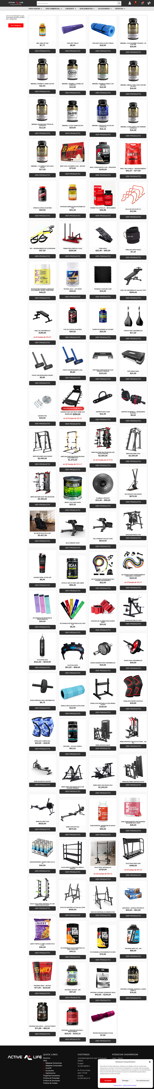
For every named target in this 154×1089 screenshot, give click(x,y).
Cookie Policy (118, 1085)
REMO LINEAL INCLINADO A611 (103, 785)
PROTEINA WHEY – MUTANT (42, 985)
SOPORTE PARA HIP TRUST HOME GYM (73, 412)
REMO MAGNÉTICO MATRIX (42, 781)
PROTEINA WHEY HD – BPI (133, 948)
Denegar (125, 1080)
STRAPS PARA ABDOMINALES (133, 330)
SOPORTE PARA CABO (103, 411)
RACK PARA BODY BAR (133, 863)
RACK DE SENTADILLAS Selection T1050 (72, 907)
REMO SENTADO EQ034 (103, 745)
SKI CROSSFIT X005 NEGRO (133, 494)
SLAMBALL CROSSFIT (103, 498)
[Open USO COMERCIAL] (61, 9)
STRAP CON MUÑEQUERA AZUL (73, 370)
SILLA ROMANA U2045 (73, 543)
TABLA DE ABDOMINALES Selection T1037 (133, 290)
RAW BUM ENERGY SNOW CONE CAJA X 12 (42, 862)
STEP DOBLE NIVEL (133, 371)
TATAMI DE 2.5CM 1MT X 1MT (103, 289)
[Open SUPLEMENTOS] (94, 9)
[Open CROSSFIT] (75, 9)
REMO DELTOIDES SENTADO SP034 (133, 781)
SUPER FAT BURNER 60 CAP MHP (103, 329)
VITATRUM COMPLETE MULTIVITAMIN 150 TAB (72, 207)
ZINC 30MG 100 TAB (42, 43)
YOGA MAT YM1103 (72, 43)
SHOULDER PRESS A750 (133, 534)
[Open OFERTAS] (124, 9)
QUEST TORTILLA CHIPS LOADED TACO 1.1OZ (42, 944)
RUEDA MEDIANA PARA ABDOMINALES (42, 700)
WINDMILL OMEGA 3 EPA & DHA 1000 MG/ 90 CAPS (133, 85)
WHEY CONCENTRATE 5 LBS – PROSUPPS (103, 167)
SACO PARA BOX (42, 659)
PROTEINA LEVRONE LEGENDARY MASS (102, 992)
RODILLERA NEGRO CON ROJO (133, 701)
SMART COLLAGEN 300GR (73, 502)
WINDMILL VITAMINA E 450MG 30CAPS (42, 83)
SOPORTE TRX (42, 416)
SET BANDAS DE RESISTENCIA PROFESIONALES (42, 618)
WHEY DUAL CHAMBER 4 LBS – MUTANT (72, 166)
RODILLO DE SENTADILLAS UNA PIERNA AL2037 (102, 704)
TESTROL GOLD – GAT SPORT (73, 289)
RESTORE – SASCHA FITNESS (72, 746)
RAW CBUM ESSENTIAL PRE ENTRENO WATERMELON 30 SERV (133, 822)
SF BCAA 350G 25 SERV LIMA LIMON (72, 583)
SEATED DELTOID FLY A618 (133, 620)
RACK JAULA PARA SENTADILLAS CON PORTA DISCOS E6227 (42, 904)
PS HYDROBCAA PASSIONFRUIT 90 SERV (103, 952)
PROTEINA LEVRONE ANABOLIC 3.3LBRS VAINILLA (133, 990)
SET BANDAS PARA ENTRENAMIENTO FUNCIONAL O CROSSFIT (133, 575)
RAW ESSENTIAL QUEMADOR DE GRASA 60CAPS (102, 826)
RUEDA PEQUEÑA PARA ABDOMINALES (103, 662)
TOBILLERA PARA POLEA (133, 249)
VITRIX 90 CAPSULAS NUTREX (42, 208)
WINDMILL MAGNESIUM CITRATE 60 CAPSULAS (42, 125)
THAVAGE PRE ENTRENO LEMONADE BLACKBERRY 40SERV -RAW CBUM (42, 289)
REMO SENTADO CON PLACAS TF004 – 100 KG (133, 742)
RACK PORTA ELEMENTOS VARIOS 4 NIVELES (72, 868)
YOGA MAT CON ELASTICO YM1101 (103, 43)
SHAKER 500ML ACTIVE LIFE (42, 577)
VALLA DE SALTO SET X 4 (133, 209)
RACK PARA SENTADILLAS (103, 867)
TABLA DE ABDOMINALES (42, 330)
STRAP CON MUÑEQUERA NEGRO (42, 375)
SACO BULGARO (72, 665)
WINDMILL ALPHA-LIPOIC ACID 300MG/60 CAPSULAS (133, 127)
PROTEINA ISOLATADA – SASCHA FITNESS (42, 1026)
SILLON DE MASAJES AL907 (42, 533)
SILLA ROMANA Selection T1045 (103, 538)
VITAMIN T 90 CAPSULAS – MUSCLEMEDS (103, 208)
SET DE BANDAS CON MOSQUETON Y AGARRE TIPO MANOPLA (103, 580)
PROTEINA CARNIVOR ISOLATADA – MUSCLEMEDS (73, 1031)
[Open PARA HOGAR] (41, 9)
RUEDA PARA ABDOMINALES (133, 660)
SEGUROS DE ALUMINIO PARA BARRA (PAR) (103, 621)
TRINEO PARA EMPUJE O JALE (72, 248)
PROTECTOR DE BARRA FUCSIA (103, 1033)
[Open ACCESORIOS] (111, 9)
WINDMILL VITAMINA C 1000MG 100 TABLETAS (72, 84)
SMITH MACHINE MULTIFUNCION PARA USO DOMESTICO (73, 457)
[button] (150, 1062)
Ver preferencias (142, 1080)
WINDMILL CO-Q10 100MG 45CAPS (72, 125)
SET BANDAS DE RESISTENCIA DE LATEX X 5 (72, 624)
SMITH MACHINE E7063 (133, 453)
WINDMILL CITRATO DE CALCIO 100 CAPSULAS (103, 126)
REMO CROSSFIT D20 (72, 827)
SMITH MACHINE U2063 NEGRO (42, 456)
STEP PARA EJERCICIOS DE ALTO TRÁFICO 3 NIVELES (103, 370)
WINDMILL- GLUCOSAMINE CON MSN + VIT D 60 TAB (133, 44)
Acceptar (108, 1080)
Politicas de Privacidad (129, 1085)
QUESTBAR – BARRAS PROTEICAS (133, 908)
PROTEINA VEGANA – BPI (72, 989)
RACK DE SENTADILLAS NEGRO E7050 (103, 912)
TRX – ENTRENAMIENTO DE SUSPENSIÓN (42, 248)
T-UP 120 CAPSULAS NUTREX (72, 329)
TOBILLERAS (103, 248)
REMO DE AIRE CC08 (42, 821)
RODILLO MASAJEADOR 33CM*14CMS (72, 705)
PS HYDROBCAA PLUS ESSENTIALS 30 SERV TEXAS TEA (73, 948)
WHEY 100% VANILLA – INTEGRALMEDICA (133, 168)
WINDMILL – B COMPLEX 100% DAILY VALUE (42, 167)
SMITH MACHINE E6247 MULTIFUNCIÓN (42, 497)
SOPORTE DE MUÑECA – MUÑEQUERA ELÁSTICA (133, 412)
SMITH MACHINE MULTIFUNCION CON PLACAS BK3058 (102, 453)
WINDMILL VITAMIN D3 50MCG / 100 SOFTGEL (103, 84)
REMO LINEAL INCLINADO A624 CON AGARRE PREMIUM (72, 787)
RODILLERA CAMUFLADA (42, 741)
